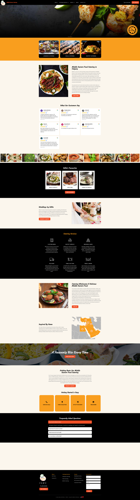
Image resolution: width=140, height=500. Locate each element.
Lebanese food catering (79, 378)
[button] (70, 422)
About (56, 2)
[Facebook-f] (39, 483)
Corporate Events (77, 482)
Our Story (54, 476)
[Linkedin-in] (41, 483)
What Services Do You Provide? (55, 432)
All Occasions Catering (78, 480)
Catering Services (63, 2)
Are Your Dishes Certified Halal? (55, 436)
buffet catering (79, 88)
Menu (77, 2)
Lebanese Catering (66, 476)
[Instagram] (45, 483)
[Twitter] (43, 483)
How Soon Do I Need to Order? (55, 422)
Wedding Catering (77, 476)
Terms (67, 497)
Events (71, 2)
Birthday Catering (77, 478)
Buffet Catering (65, 480)
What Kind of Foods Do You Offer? (56, 428)
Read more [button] (42, 119)
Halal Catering (65, 478)
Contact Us (82, 2)
